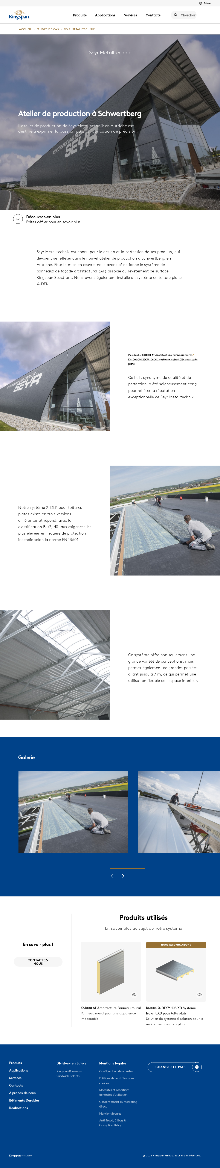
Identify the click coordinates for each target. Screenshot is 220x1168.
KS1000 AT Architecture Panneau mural (167, 355)
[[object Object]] (111, 972)
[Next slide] (122, 876)
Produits (80, 15)
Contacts (153, 15)
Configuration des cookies (116, 1071)
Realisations (18, 1108)
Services (130, 15)
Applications (105, 15)
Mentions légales (110, 1113)
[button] (207, 15)
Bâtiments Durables (24, 1100)
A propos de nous (22, 1093)
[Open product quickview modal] (134, 995)
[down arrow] (18, 219)
